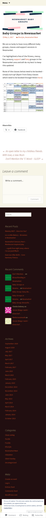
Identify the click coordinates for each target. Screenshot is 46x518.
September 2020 (11, 343)
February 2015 (10, 379)
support (17, 59)
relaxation (9, 455)
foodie (7, 439)
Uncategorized (10, 462)
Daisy (27, 59)
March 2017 (9, 363)
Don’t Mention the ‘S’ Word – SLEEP (24, 158)
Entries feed (10, 487)
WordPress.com (11, 495)
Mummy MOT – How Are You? (16, 231)
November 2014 (11, 391)
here (40, 77)
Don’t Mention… (19, 274)
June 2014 (9, 395)
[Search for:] (41, 3)
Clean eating (10, 435)
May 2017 (8, 355)
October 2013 (10, 418)
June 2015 (9, 371)
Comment (35, 199)
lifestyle (21, 37)
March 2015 (9, 375)
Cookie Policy (8, 508)
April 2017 (9, 359)
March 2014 (9, 407)
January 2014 (10, 414)
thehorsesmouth (19, 317)
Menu (5, 3)
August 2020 (9, 347)
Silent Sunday (10, 458)
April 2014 (9, 403)
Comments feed (11, 491)
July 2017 (8, 351)
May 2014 (8, 399)
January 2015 (10, 383)
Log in (7, 483)
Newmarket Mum (31, 37)
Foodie (7, 443)
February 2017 (10, 367)
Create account (11, 479)
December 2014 (11, 387)
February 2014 (10, 410)
